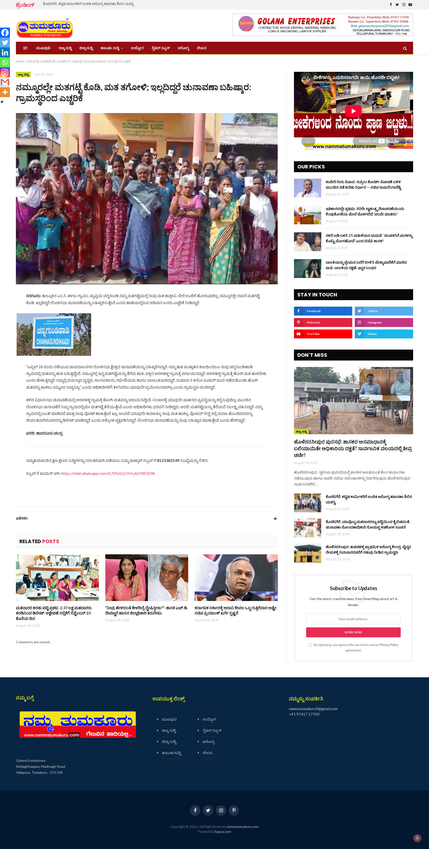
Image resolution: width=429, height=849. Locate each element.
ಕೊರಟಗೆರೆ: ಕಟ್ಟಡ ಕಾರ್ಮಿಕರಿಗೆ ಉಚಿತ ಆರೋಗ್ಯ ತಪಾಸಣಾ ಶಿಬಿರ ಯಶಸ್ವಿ (88, 3)
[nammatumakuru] (44, 25)
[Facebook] (5, 33)
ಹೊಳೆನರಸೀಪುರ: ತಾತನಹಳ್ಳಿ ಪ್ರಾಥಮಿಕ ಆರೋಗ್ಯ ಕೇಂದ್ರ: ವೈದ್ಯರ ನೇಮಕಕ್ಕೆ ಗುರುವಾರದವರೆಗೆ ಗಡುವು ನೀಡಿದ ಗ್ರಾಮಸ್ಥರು (368, 549)
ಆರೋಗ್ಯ (183, 47)
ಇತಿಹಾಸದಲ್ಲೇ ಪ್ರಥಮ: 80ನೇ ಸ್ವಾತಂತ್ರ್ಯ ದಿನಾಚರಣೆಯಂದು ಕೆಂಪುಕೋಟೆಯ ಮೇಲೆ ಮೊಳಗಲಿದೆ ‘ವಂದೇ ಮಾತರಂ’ (365, 211)
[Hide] (2, 102)
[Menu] (25, 48)
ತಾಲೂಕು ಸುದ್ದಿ (110, 47)
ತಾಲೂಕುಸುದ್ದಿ (171, 752)
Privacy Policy (389, 645)
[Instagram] (5, 72)
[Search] (404, 48)
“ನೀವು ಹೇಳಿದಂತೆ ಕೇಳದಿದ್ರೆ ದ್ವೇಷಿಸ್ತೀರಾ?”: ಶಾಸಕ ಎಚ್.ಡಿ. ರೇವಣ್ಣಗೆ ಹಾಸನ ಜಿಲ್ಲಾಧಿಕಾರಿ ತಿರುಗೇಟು (146, 610)
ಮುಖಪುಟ (43, 47)
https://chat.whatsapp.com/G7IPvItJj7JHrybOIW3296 (108, 473)
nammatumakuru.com (242, 827)
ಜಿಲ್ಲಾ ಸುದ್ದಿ (86, 47)
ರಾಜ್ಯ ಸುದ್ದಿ (65, 47)
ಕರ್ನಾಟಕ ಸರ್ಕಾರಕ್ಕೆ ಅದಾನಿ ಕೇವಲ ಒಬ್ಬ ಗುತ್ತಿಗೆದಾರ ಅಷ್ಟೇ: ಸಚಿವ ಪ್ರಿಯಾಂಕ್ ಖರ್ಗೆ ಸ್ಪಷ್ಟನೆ (236, 610)
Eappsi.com (222, 832)
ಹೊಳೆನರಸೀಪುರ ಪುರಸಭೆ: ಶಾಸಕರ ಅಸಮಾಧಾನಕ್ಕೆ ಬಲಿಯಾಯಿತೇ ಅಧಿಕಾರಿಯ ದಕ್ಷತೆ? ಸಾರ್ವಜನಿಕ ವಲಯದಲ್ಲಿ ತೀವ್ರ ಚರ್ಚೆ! (353, 448)
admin (22, 518)
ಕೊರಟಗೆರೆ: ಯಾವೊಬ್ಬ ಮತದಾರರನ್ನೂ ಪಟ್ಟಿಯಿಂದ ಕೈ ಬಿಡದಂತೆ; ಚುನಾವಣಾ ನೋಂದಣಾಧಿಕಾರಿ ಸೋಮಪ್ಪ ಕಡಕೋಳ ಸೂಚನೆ (368, 524)
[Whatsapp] (5, 62)
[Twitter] (5, 42)
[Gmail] (5, 82)
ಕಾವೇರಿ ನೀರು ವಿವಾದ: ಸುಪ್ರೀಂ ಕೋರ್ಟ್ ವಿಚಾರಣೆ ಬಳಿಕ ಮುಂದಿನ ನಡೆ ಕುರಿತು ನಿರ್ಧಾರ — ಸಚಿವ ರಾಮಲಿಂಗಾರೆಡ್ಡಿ (363, 184)
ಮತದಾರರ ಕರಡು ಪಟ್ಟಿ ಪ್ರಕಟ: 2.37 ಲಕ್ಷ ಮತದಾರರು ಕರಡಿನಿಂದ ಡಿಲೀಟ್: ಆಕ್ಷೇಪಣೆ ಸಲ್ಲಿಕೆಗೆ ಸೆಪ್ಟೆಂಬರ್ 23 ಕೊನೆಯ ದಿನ (54, 613)
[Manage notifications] (417, 838)
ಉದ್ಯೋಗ (137, 47)
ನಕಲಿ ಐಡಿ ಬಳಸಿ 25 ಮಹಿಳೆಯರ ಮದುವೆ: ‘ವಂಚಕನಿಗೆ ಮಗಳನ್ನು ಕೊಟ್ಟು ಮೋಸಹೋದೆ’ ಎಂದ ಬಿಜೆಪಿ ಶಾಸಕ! (369, 238)
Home (20, 61)
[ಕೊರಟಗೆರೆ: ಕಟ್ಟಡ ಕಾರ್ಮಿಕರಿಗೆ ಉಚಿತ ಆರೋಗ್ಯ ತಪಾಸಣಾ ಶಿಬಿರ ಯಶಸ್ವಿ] (307, 502)
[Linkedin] (5, 52)
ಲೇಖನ (202, 47)
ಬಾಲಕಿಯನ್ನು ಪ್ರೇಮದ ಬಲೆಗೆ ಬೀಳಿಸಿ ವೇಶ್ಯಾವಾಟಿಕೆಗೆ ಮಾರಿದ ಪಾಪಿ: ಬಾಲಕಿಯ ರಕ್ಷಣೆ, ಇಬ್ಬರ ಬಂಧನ (366, 265)
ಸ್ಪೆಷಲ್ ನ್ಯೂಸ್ (161, 47)
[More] (5, 92)
